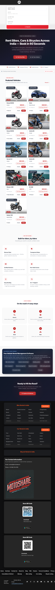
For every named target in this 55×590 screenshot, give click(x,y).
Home (2, 571)
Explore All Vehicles (28, 393)
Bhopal (18, 420)
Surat (41, 444)
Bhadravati (19, 438)
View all (46, 82)
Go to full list (45, 406)
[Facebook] (30, 581)
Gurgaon (19, 418)
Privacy (52, 571)
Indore (18, 412)
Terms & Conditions (44, 571)
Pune (7, 433)
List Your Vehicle (36, 57)
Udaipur (19, 415)
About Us (21, 571)
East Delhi (42, 418)
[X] (27, 581)
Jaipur (18, 444)
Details (18, 110)
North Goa (19, 435)
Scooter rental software (23, 362)
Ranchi (9, 110)
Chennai (30, 412)
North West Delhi (43, 420)
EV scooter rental (16, 370)
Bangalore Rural (9, 441)
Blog (26, 571)
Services (7, 571)
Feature (35, 571)
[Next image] (25, 94)
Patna (31, 110)
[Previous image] (7, 94)
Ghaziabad (31, 420)
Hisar (30, 435)
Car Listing (39, 574)
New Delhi (19, 433)
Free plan (40, 370)
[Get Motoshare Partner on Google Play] (27, 562)
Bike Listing (29, 574)
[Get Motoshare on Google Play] (27, 528)
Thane (31, 138)
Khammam (31, 415)
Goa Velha (10, 138)
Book (23, 110)
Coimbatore (8, 420)
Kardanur (42, 412)
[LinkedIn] (37, 581)
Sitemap (20, 574)
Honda (8, 105)
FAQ (30, 571)
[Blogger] (48, 581)
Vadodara (42, 441)
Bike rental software (10, 362)
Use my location (49, 71)
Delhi (9, 222)
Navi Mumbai (11, 194)
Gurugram (8, 415)
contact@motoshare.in (14, 464)
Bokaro (7, 409)
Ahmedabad (31, 433)
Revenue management (20, 366)
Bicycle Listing (49, 574)
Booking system (36, 362)
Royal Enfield (9, 217)
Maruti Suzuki (32, 105)
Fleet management (9, 366)
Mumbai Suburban (21, 409)
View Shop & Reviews (20, 107)
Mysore (7, 438)
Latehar (7, 418)
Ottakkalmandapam (44, 415)
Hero (8, 189)
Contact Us (14, 571)
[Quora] (44, 581)
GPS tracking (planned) (45, 366)
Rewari (31, 194)
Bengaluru (8, 444)
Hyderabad (31, 444)
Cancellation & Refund (7, 574)
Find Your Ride (21, 57)
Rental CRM (47, 362)
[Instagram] (34, 581)
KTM (30, 189)
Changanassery (43, 409)
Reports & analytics (33, 366)
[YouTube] (41, 581)
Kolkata (30, 441)
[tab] (15, 100)
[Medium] (51, 581)
